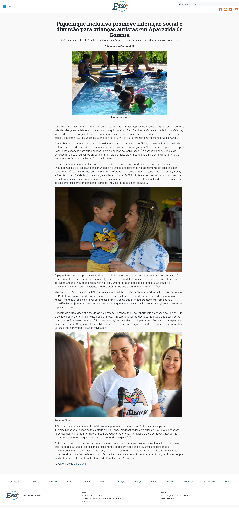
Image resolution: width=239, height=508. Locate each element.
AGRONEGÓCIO (13, 482)
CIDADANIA (52, 482)
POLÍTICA (170, 482)
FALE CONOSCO (209, 482)
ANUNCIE (228, 482)
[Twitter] (230, 9)
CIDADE (69, 482)
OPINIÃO (154, 482)
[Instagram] (225, 9)
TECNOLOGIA (188, 482)
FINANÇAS (121, 482)
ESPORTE (103, 482)
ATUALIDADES (33, 482)
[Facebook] (220, 9)
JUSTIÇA (137, 482)
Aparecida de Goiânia (74, 463)
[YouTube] (236, 9)
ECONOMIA (86, 482)
